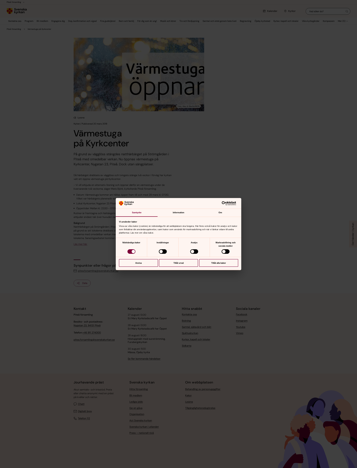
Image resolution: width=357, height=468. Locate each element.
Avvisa (138, 263)
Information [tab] (178, 212)
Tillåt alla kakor (218, 263)
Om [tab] (220, 212)
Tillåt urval (178, 263)
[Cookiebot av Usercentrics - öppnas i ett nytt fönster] (226, 203)
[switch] (163, 251)
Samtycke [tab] (137, 212)
